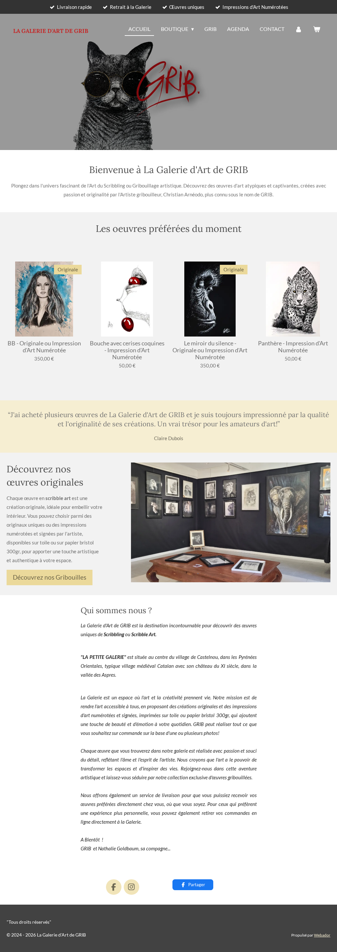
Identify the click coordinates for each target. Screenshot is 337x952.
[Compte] (298, 29)
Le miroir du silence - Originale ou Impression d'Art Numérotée (209, 350)
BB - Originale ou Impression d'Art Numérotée (44, 347)
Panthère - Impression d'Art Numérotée (293, 347)
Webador (322, 935)
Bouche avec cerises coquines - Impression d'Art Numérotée (127, 350)
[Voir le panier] (316, 29)
